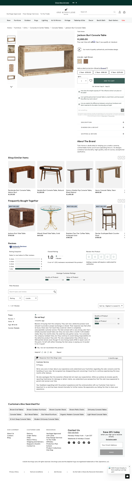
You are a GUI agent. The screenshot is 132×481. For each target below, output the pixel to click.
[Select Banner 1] (74, 2)
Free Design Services (31, 14)
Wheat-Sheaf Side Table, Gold (48, 233)
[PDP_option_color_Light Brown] (79, 61)
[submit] (115, 12)
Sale (123, 20)
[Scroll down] (11, 32)
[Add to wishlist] (90, 80)
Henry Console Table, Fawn (105, 190)
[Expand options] (123, 122)
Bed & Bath (101, 20)
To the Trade (45, 14)
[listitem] (16, 409)
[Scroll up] (11, 85)
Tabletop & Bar (79, 20)
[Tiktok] (74, 442)
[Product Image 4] (11, 77)
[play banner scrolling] (76, 2)
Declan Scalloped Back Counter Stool (107, 234)
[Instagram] (69, 442)
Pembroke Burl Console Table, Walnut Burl (19, 191)
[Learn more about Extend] (107, 68)
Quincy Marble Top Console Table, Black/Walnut (79, 191)
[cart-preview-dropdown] (124, 12)
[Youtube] (79, 442)
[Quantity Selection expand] (86, 80)
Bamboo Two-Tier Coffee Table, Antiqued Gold (78, 234)
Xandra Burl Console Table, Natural (50, 190)
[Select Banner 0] (73, 2)
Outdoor (27, 20)
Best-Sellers (113, 20)
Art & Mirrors (56, 20)
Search (84, 12)
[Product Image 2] (11, 59)
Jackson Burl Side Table (16, 233)
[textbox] (82, 81)
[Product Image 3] (11, 68)
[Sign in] (120, 12)
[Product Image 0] (11, 40)
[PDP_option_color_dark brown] (86, 61)
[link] (101, 122)
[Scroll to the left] (119, 157)
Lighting (45, 20)
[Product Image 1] (11, 49)
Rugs (36, 20)
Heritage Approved (14, 14)
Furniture (17, 20)
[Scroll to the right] (123, 157)
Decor (91, 20)
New (8, 20)
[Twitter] (89, 442)
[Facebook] (84, 442)
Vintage (67, 20)
